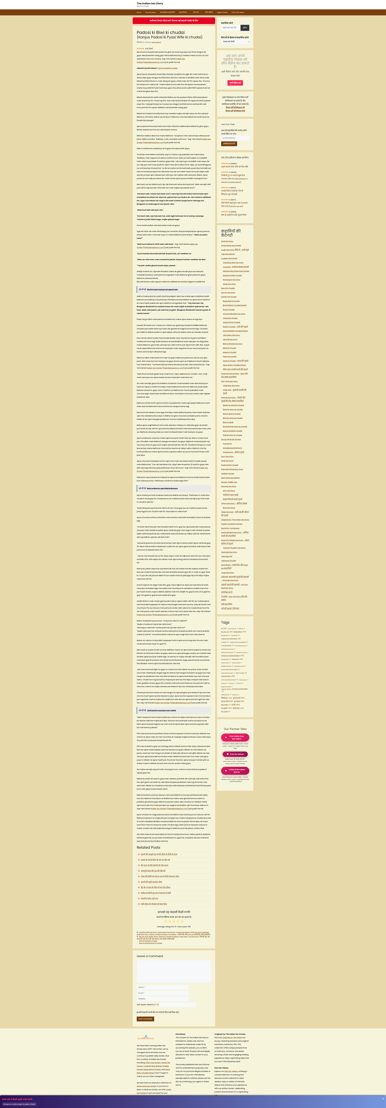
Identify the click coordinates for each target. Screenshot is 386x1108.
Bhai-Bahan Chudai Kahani (235, 305)
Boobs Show (153, 937)
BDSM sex (242, 628)
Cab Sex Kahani (228, 254)
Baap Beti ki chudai (231, 301)
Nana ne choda (229, 356)
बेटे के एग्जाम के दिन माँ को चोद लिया (155, 887)
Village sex (236, 694)
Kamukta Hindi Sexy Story (232, 469)
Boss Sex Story (229, 508)
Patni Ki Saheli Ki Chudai (148, 941)
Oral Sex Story (193, 937)
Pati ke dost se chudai (232, 435)
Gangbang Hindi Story (232, 448)
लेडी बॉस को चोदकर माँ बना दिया (154, 904)
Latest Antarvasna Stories (237, 770)
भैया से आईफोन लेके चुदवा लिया (234, 215)
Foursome (227, 443)
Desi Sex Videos (231, 1071)
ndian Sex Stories (154, 368)
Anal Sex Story (227, 241)
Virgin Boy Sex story (231, 385)
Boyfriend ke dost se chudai (235, 426)
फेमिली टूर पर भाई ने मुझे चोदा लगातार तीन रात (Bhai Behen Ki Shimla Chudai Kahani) (234, 178)
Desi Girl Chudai (228, 288)
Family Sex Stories (229, 297)
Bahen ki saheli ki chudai (233, 405)
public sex (224, 683)
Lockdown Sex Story (227, 666)
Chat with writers (237, 12)
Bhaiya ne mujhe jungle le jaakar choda (19, 1104)
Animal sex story (233, 628)
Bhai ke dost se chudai (232, 418)
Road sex (232, 683)
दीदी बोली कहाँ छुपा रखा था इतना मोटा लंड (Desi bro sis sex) (234, 205)
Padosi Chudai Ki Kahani (158, 934)
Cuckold (147, 1066)
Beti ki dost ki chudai (232, 414)
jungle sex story (226, 662)
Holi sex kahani (226, 659)
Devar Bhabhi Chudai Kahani (235, 331)
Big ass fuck (143, 937)
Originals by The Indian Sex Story (235, 520)
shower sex (240, 683)
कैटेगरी (196, 12)
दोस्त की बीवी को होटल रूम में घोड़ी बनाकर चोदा (160, 876)
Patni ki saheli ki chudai (167, 68)
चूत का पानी (147, 939)
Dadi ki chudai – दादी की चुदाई (235, 327)
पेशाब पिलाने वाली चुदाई (232, 499)
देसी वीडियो (209, 12)
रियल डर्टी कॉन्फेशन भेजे (235, 111)
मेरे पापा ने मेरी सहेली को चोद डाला (154, 865)
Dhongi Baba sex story (241, 645)
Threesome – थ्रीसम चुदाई (233, 452)
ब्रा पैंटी (236, 705)
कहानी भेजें (183, 12)
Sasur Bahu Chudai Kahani (234, 365)
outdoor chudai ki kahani (229, 679)
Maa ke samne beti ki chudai (230, 669)
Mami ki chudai (229, 348)
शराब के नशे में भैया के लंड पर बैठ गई (155, 860)
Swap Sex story (229, 284)
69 (224, 628)
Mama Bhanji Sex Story (232, 344)
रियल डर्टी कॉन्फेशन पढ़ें (235, 107)
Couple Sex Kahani (183, 932)
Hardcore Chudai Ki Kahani (169, 937)
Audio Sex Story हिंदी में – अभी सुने (235, 250)
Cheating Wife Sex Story (148, 932)
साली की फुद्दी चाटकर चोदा (151, 882)
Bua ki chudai (229, 309)
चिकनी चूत (203, 937)
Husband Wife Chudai (232, 275)
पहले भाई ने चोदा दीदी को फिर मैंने (234, 167)
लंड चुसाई (163, 939)
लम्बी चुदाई (170, 939)
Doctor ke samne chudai (228, 649)
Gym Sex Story (227, 456)
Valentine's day (226, 694)
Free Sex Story (150, 12)
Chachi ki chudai (230, 318)
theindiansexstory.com (154, 62)
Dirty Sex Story (229, 490)
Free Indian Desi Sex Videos (237, 737)
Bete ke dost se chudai (233, 409)
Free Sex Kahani (237, 754)
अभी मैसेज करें (235, 83)
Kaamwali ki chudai (229, 465)
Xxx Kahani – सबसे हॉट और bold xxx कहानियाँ (184, 934)
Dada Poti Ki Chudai (231, 322)
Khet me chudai (237, 662)
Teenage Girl (226, 556)
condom (225, 642)
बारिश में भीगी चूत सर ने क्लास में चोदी (156, 893)
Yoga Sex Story (227, 572)
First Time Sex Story (229, 381)
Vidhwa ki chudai (228, 561)
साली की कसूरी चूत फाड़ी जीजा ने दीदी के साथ (159, 854)
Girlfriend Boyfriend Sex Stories (236, 271)
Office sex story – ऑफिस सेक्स (234, 503)
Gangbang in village (242, 652)
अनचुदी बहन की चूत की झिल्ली (153, 871)
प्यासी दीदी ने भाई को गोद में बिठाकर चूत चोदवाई (232, 193)
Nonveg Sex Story (228, 486)
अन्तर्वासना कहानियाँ (167, 12)
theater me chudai (227, 686)
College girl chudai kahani (231, 639)
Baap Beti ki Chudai (152, 1069)
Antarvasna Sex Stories (166, 932)
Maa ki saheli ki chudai (232, 431)
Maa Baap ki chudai (240, 666)
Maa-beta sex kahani (230, 478)
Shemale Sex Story (229, 552)
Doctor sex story (228, 292)
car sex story (235, 635)
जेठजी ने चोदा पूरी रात (149, 898)
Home (139, 12)
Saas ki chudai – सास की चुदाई (235, 361)
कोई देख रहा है (226, 592)
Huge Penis (183, 937)
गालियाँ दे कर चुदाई (230, 495)
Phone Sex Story (243, 679)
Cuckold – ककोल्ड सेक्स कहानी (236, 267)
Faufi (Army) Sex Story (228, 652)
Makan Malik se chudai (228, 673)
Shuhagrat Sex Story (231, 280)
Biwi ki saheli (228, 422)
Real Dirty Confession (230, 528)
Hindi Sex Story (196, 932)
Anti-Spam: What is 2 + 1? (148, 1004)
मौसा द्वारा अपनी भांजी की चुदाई (235, 369)
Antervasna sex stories (146, 1086)
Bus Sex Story (225, 635)
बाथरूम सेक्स (226, 705)
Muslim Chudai (241, 673)
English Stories (222, 12)
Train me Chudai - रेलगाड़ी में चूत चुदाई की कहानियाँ (234, 690)
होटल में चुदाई (225, 711)
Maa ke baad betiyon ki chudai (150, 943)
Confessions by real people (239, 642)
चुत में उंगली (239, 698)
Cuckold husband (227, 645)
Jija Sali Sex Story (230, 339)
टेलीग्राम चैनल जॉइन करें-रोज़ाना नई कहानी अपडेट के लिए (174, 20)
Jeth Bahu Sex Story (231, 335)
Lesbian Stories (227, 473)
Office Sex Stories (152, 1062)
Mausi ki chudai (229, 352)
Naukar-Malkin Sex (229, 482)
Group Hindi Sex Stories (231, 439)
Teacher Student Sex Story (234, 548)
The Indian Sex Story (150, 3)
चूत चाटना (155, 939)
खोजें (245, 28)
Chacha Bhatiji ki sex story (234, 314)
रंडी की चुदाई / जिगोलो (230, 608)
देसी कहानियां (205, 934)
